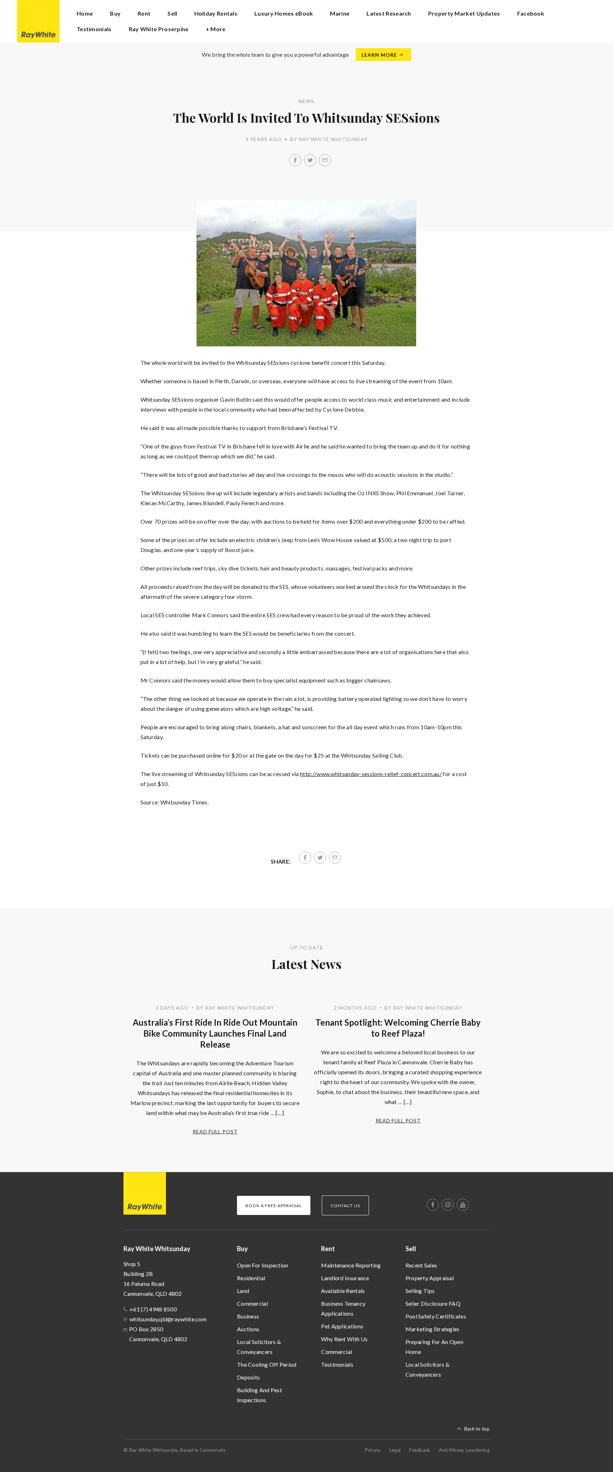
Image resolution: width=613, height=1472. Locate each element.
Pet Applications (342, 1326)
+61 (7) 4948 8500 (153, 1309)
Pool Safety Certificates (435, 1316)
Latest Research (388, 13)
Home (85, 13)
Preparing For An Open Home (434, 1346)
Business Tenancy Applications (343, 1308)
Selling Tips (420, 1290)
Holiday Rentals (216, 13)
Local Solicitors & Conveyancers (259, 1346)
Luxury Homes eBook (283, 13)
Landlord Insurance (345, 1278)
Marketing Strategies (432, 1329)
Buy (242, 1249)
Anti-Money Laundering (464, 1450)
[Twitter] (310, 160)
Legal (395, 1450)
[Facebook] (295, 160)
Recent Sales (421, 1265)
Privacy (373, 1450)
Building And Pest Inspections (259, 1395)
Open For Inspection (262, 1265)
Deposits (248, 1377)
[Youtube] (463, 1205)
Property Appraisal (429, 1278)
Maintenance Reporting (351, 1265)
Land (243, 1290)
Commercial (252, 1303)
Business (248, 1316)
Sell (410, 1249)
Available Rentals (343, 1290)
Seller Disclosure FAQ (432, 1303)
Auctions (248, 1329)
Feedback (419, 1450)
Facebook (530, 13)
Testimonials (94, 29)
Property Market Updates (464, 13)
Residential (251, 1278)
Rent (328, 1249)
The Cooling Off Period (267, 1364)
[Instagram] (448, 1205)
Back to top (477, 1429)
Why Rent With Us (344, 1339)
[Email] (325, 160)
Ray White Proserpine (159, 29)
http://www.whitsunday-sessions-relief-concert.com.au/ (371, 773)
